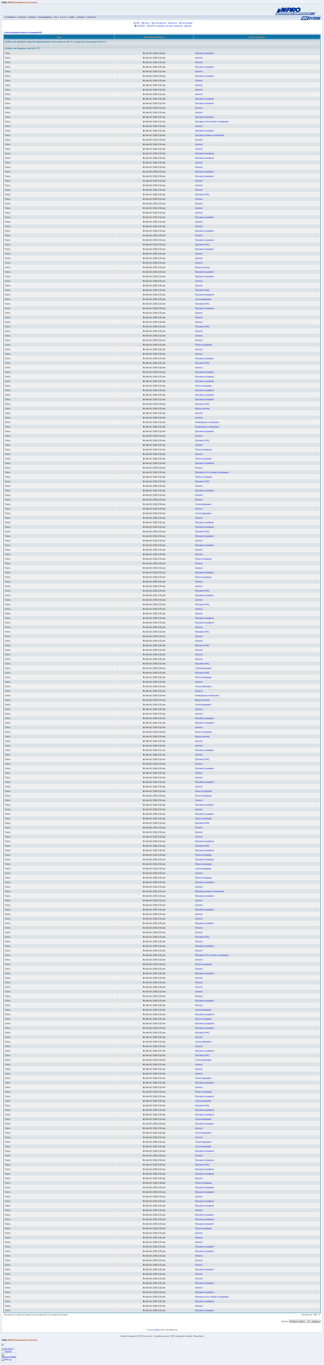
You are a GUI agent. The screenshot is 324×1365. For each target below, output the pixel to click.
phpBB (157, 1330)
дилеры (80, 17)
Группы (174, 23)
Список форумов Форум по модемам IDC (23, 32)
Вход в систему (202, 267)
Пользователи (160, 23)
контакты (91, 17)
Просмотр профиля (204, 53)
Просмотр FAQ (202, 194)
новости (22, 17)
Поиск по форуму (203, 345)
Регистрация (187, 23)
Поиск (147, 23)
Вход (189, 26)
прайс (71, 17)
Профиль (141, 26)
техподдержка (44, 17)
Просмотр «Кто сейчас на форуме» (212, 121)
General (198, 58)
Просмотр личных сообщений (209, 135)
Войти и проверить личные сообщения (166, 26)
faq (55, 17)
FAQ (138, 23)
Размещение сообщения (207, 422)
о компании (9, 17)
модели (32, 17)
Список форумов (203, 299)
